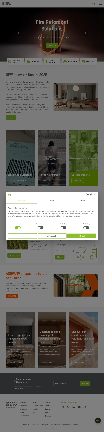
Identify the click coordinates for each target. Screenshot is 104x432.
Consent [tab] (21, 201)
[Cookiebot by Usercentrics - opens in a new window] (87, 194)
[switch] (40, 227)
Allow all (82, 236)
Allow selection (52, 236)
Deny (22, 236)
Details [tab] (52, 201)
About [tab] (82, 201)
